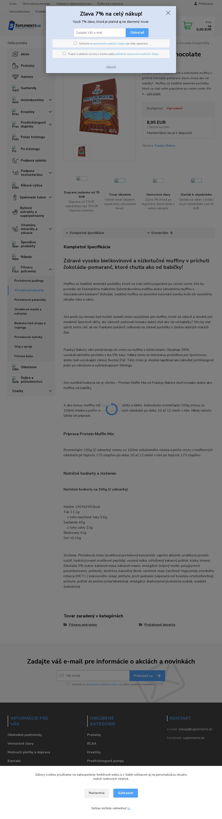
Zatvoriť (111, 67)
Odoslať (137, 32)
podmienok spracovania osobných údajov (137, 54)
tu (128, 808)
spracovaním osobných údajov (109, 43)
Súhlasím (125, 793)
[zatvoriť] (168, 12)
